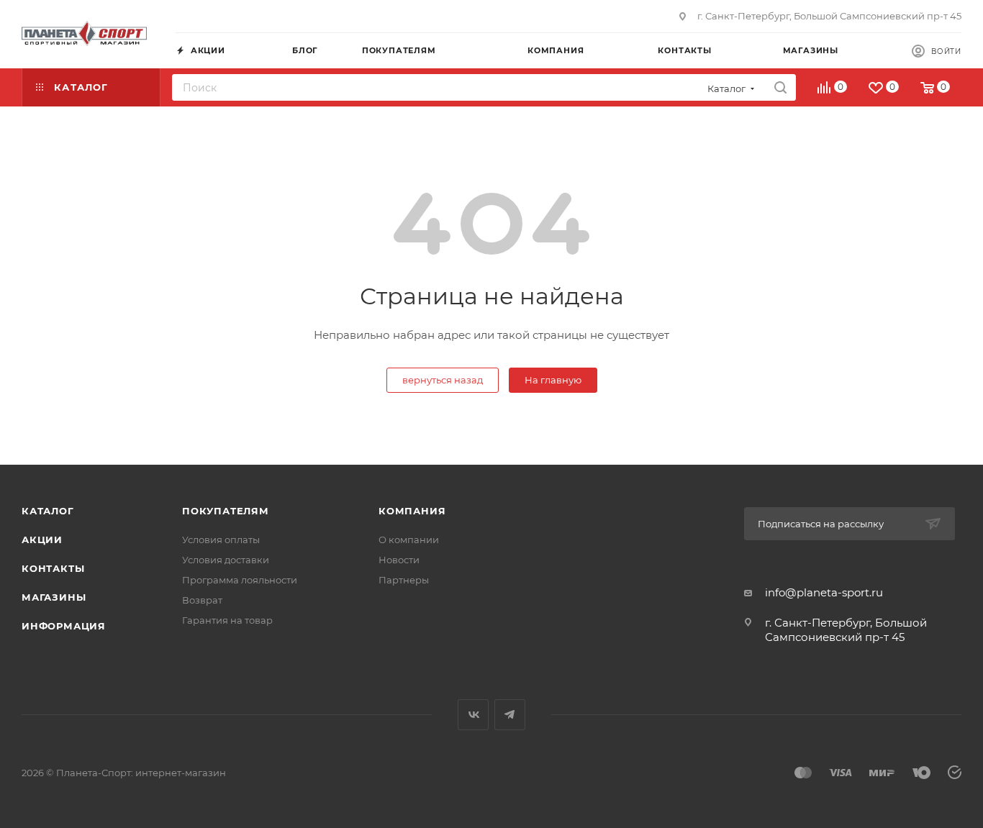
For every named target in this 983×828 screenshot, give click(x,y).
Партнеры (404, 580)
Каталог (48, 511)
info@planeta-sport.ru (824, 592)
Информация (64, 626)
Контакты (53, 568)
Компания (412, 511)
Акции (42, 539)
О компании (409, 539)
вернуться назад (442, 380)
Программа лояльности (239, 580)
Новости (399, 559)
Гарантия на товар (227, 620)
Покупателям (225, 511)
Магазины (54, 597)
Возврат (202, 600)
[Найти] (780, 87)
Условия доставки (225, 559)
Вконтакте (473, 714)
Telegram (509, 714)
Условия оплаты (221, 539)
